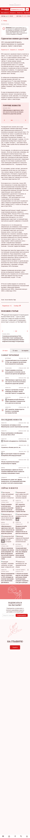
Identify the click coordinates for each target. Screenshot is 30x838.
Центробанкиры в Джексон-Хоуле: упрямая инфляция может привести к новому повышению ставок (12, 471)
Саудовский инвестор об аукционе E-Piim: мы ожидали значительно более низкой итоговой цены (16, 362)
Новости (7, 387)
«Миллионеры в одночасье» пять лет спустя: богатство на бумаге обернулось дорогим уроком (13, 111)
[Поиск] (21, 836)
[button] (8, 615)
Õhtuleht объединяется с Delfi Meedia (15, 441)
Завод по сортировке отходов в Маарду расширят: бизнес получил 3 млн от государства (15, 391)
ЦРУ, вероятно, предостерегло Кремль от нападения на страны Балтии (14, 411)
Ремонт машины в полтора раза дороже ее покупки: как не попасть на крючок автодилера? (15, 371)
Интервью (8, 358)
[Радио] (15, 836)
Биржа (7, 377)
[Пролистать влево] (4, 120)
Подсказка (8, 368)
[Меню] (3, 836)
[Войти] (27, 836)
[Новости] (9, 836)
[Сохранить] (28, 358)
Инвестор (20, 12)
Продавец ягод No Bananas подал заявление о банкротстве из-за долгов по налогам (15, 401)
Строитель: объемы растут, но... (11, 447)
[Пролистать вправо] (25, 120)
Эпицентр (13, 12)
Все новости (5, 12)
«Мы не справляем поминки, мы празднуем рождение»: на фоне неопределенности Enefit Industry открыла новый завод (7, 553)
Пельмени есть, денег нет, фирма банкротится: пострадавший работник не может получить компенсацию (13, 481)
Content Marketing (21, 569)
